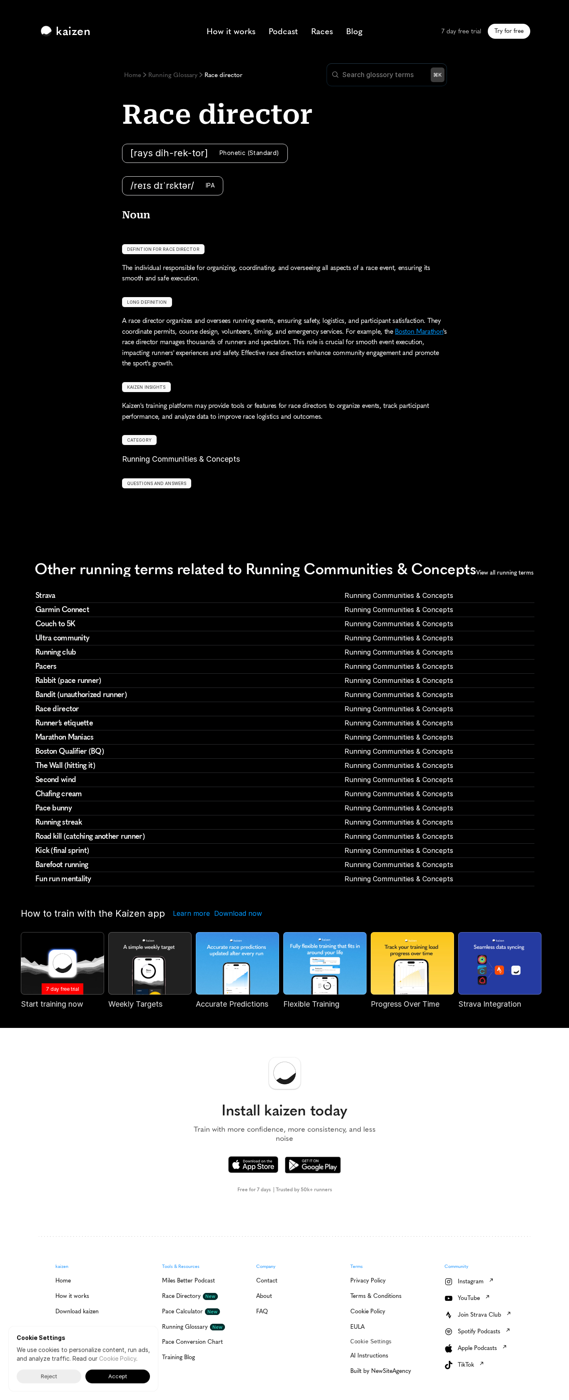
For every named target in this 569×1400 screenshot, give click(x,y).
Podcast (283, 31)
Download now (238, 913)
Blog (354, 31)
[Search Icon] (387, 74)
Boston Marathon (419, 331)
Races (322, 31)
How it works (231, 31)
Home (132, 75)
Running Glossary (172, 75)
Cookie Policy (117, 1358)
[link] (67, 31)
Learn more (191, 913)
